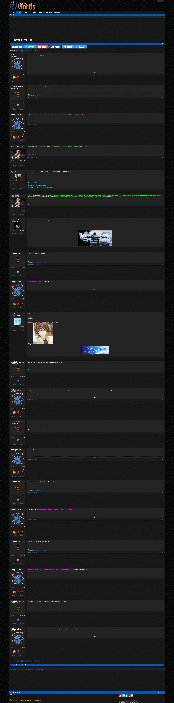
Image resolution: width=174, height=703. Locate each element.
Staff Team (35, 700)
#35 (162, 492)
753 (22, 81)
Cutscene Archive (15, 700)
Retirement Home (18, 41)
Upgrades (57, 12)
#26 (162, 206)
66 (35, 50)
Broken (26, 41)
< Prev (17, 50)
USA (24, 163)
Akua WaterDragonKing (17, 314)
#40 (162, 638)
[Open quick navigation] (164, 17)
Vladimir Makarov (17, 87)
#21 (162, 74)
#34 (162, 459)
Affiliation (39, 700)
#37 (162, 552)
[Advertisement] (87, 28)
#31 (162, 373)
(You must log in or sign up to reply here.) (157, 660)
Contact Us (157, 692)
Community (49, 12)
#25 (162, 189)
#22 (162, 97)
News (11, 700)
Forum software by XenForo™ (128, 698)
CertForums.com (135, 702)
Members (41, 12)
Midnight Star (16, 55)
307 (22, 233)
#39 (162, 612)
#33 (162, 432)
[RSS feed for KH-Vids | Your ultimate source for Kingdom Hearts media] (132, 695)
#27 (162, 248)
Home (13, 12)
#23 (162, 124)
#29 (162, 291)
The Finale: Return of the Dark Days (40, 95)
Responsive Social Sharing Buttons (125, 702)
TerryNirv (14, 171)
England (23, 74)
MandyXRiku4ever (17, 146)
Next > (38, 50)
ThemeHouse (134, 700)
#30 (162, 356)
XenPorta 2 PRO (13, 666)
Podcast (30, 700)
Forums (19, 12)
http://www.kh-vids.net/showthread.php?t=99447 (44, 178)
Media (34, 12)
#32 (162, 399)
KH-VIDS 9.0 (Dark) (15, 692)
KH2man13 (15, 220)
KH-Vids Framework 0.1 (126, 699)
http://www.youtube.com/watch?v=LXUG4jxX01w (41, 180)
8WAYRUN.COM (25, 666)
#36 (162, 519)
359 (22, 109)
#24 (162, 157)
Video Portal (27, 12)
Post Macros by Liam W (145, 698)
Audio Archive (21, 700)
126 (22, 330)
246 (22, 166)
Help (162, 692)
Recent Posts (13, 14)
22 (22, 188)
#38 (162, 578)
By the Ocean (22, 327)
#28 (162, 264)
